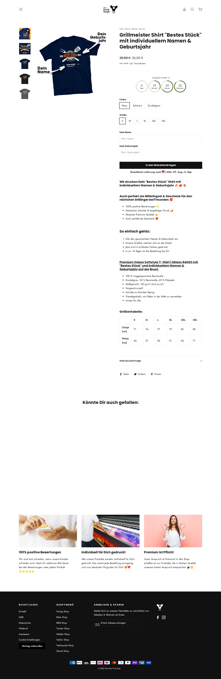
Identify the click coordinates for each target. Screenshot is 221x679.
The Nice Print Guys (132, 29)
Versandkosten (140, 63)
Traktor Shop (62, 639)
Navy (124, 105)
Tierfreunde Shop (65, 645)
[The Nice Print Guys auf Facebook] (158, 617)
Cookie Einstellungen (29, 639)
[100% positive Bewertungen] (48, 531)
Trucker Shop (62, 628)
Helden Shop (63, 634)
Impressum (24, 634)
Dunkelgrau (154, 105)
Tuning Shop (62, 611)
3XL (164, 121)
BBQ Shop (61, 623)
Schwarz (137, 105)
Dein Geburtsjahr (129, 146)
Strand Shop (62, 651)
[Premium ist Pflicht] (173, 531)
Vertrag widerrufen (32, 646)
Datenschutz (25, 623)
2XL (154, 121)
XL (145, 121)
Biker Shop (61, 617)
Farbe (123, 99)
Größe (123, 115)
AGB (21, 617)
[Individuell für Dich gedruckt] (110, 531)
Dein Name (125, 132)
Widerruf (23, 628)
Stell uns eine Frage (130, 360)
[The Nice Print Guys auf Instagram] (164, 617)
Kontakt (22, 611)
